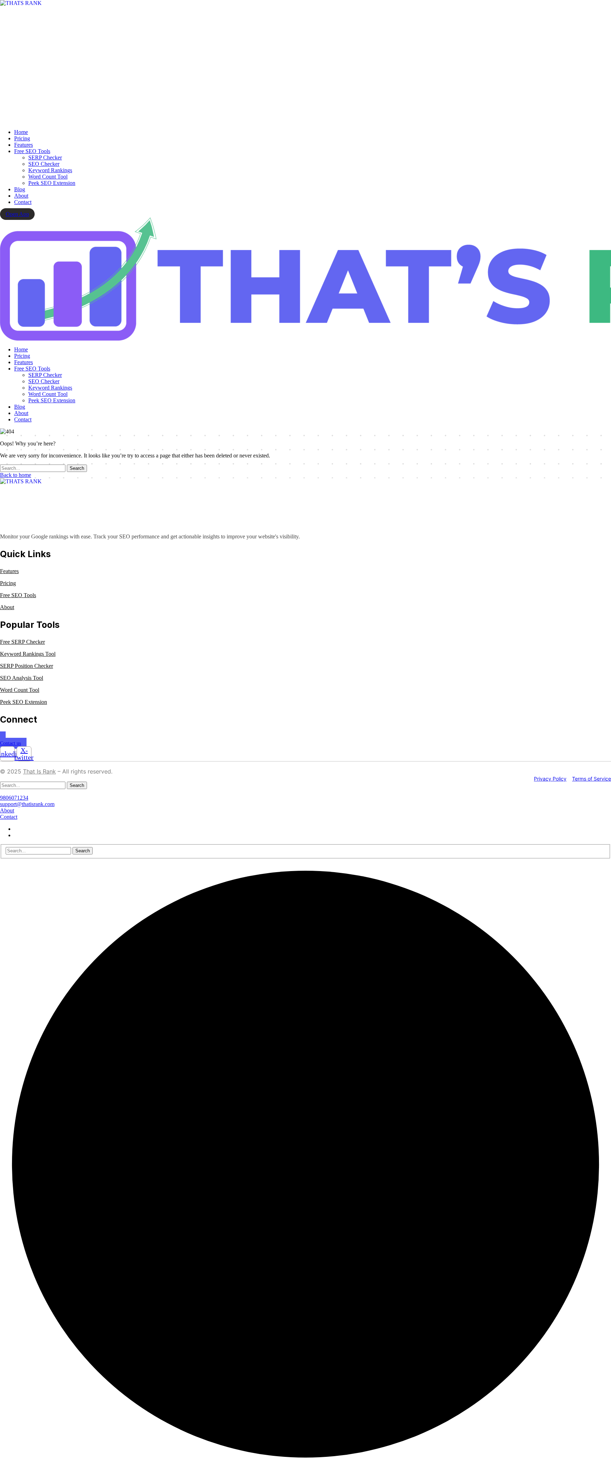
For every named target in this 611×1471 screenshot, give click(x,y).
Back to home (15, 475)
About (7, 607)
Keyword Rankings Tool (28, 654)
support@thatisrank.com (27, 804)
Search (77, 468)
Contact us (10, 743)
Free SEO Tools (18, 595)
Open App (17, 214)
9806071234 (14, 798)
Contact (8, 817)
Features (9, 571)
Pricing (8, 583)
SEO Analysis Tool (21, 678)
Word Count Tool (19, 690)
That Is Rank (39, 771)
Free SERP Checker (22, 642)
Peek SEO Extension (23, 702)
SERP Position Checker (26, 666)
